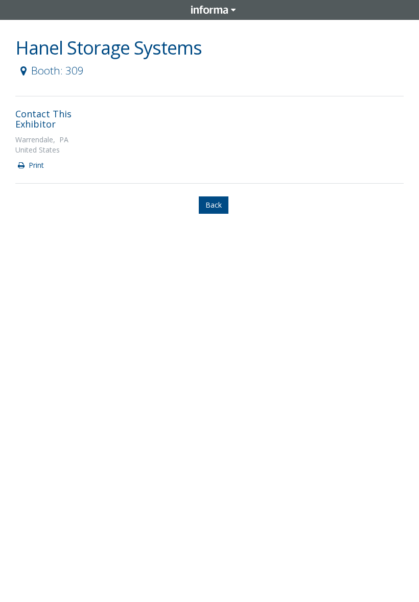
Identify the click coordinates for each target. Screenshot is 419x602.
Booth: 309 (57, 70)
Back (213, 205)
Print (35, 165)
